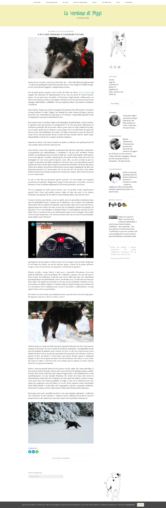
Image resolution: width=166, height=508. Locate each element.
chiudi (140, 505)
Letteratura (112, 85)
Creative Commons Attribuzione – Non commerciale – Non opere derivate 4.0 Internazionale (121, 226)
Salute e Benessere (114, 92)
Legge (111, 82)
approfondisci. (130, 505)
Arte (110, 80)
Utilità (111, 94)
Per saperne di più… (129, 128)
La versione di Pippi (83, 15)
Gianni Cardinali (84, 92)
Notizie (111, 87)
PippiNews (66, 458)
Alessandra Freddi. (130, 236)
